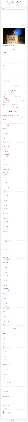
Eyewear (4, 348)
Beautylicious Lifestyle (7, 403)
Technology (5, 374)
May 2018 (5, 208)
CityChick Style (14, 2)
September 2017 (6, 229)
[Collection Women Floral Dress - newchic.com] (12, 413)
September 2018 (6, 198)
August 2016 (5, 262)
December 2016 (6, 252)
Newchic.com (7, 412)
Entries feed (5, 391)
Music (4, 361)
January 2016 (5, 280)
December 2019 (6, 162)
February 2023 (6, 146)
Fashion (4, 351)
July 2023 (5, 141)
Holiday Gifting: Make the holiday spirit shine (12, 104)
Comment (5, 52)
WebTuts (23, 420)
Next (23, 25)
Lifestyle (4, 359)
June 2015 (5, 298)
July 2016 (5, 265)
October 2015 (5, 288)
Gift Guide (5, 356)
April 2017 (5, 241)
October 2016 (5, 257)
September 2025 (6, 125)
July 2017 (5, 234)
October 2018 (5, 195)
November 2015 (6, 285)
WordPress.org (6, 396)
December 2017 (6, 221)
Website (4, 76)
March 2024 (5, 131)
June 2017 (5, 236)
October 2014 (5, 319)
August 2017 (5, 231)
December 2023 (6, 133)
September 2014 (6, 321)
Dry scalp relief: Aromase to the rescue (10, 107)
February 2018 (6, 216)
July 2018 (5, 203)
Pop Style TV (5, 408)
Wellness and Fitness (7, 382)
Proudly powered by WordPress (8, 420)
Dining (4, 343)
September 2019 (6, 169)
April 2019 (5, 182)
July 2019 (5, 174)
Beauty (4, 333)
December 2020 (6, 151)
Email (4, 70)
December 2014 (6, 314)
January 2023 (5, 149)
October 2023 (5, 136)
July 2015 (5, 296)
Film (4, 354)
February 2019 (6, 187)
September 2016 (6, 259)
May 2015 (5, 301)
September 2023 (6, 138)
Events (4, 346)
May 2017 (5, 239)
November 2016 (6, 254)
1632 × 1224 (19, 17)
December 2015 (6, 283)
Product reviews (6, 372)
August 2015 (5, 293)
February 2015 (6, 308)
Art (3, 330)
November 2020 (6, 154)
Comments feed (6, 394)
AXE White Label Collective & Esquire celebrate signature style (14, 20)
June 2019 (5, 177)
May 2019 (5, 180)
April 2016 (5, 272)
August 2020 (5, 156)
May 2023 (5, 143)
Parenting (5, 366)
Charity (4, 336)
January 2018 (5, 218)
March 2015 (5, 306)
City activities (5, 338)
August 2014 (5, 324)
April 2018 (5, 210)
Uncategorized (5, 379)
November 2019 (6, 164)
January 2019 (5, 190)
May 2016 (5, 270)
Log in (4, 388)
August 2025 (5, 128)
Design (4, 341)
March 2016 (5, 275)
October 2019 (5, 167)
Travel (4, 377)
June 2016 (5, 267)
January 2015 (5, 311)
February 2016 (6, 277)
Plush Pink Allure (6, 405)
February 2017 (6, 247)
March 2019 (5, 185)
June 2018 (5, 205)
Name (4, 65)
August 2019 (5, 172)
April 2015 (5, 303)
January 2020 (5, 159)
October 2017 (5, 226)
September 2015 (6, 290)
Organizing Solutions (7, 364)
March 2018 (5, 213)
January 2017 (5, 249)
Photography (5, 369)
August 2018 (5, 200)
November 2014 (6, 316)
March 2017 (5, 244)
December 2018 (6, 192)
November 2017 (6, 223)
